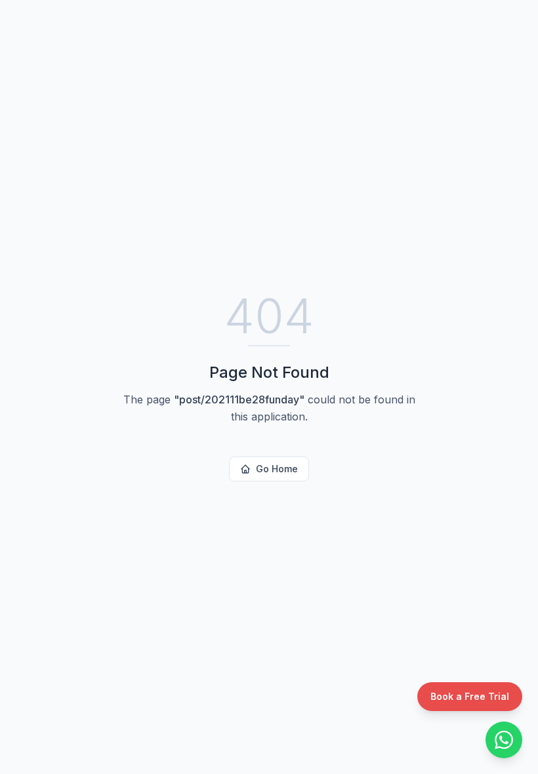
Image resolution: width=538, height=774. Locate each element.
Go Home (277, 468)
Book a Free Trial (469, 696)
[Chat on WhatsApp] (504, 740)
